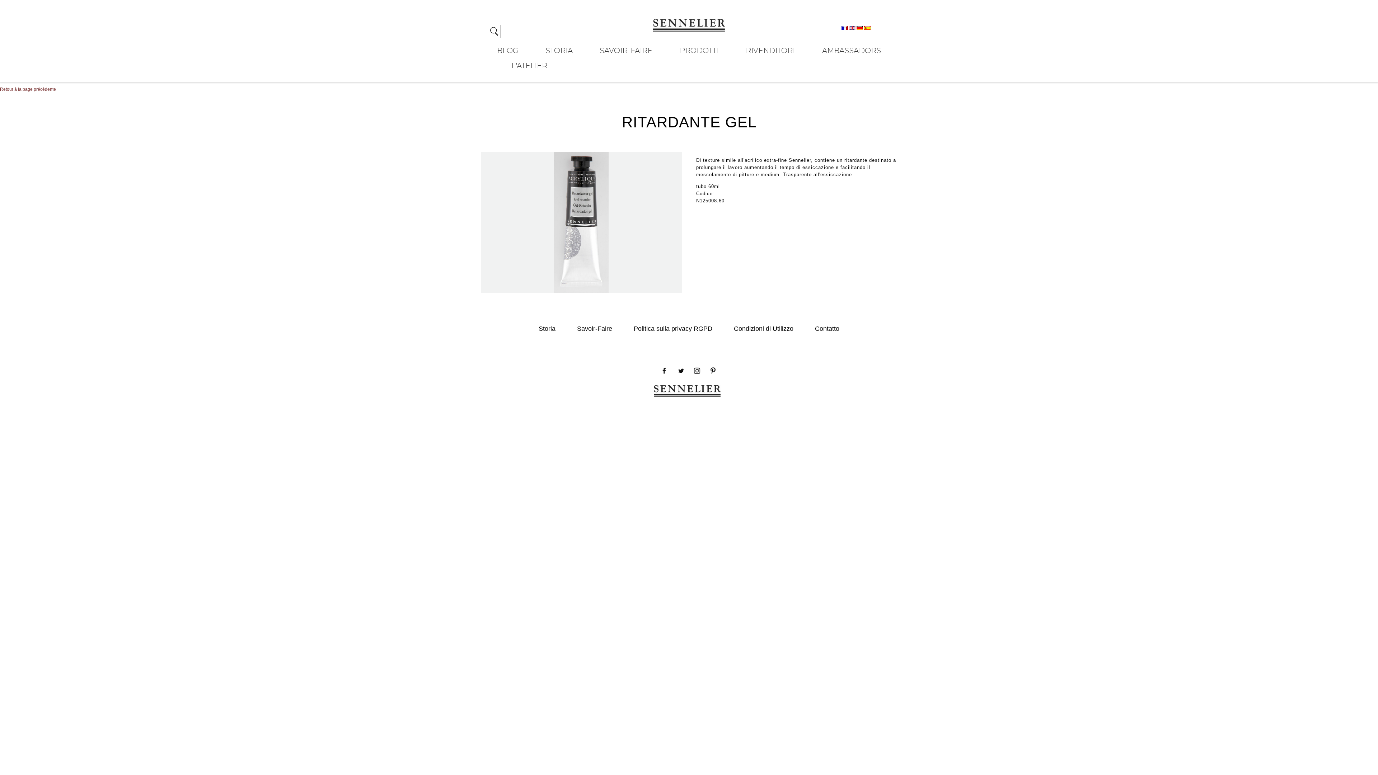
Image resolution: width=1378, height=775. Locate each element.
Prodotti (699, 50)
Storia (559, 50)
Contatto (827, 328)
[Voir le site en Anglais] (853, 27)
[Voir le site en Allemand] (860, 27)
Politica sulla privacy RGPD (673, 328)
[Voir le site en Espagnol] (867, 27)
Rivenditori (770, 50)
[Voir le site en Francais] (845, 27)
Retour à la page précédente (28, 89)
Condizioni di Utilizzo (763, 328)
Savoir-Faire (626, 50)
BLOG (507, 50)
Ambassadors (851, 50)
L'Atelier (529, 65)
